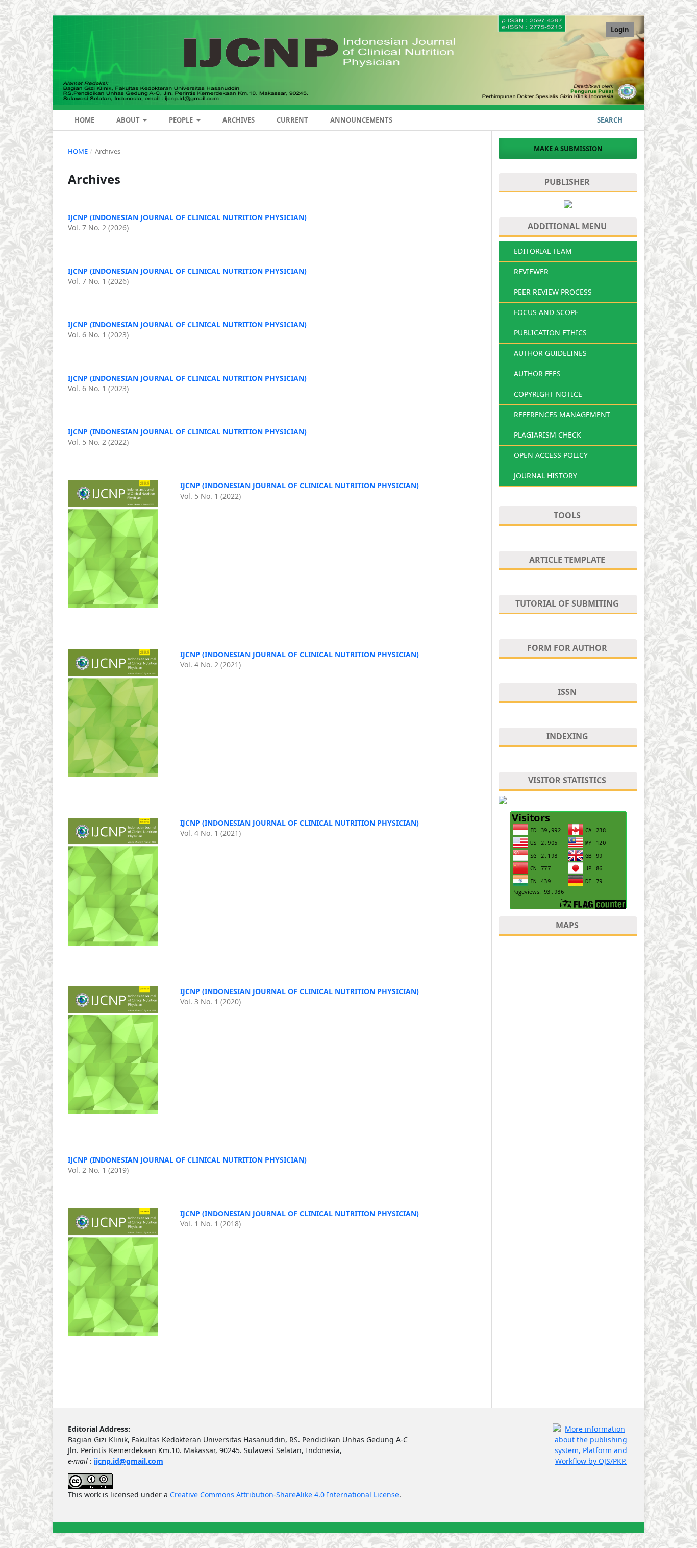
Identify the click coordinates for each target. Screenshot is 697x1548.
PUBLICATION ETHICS (550, 332)
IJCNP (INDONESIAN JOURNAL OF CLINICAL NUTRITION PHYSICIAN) (187, 217)
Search (609, 120)
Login (620, 29)
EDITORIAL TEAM (543, 251)
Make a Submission (568, 148)
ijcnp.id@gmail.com (128, 1461)
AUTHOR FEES (537, 373)
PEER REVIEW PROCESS (553, 292)
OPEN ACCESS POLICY (551, 455)
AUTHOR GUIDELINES (550, 353)
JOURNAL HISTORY (545, 475)
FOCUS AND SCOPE (546, 312)
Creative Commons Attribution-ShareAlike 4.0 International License (284, 1494)
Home (83, 120)
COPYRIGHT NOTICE (548, 394)
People (180, 120)
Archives (238, 120)
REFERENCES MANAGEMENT (562, 414)
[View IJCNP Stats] (568, 800)
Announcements (360, 120)
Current (291, 120)
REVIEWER (531, 271)
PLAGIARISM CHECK (547, 435)
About (128, 120)
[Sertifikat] (568, 203)
